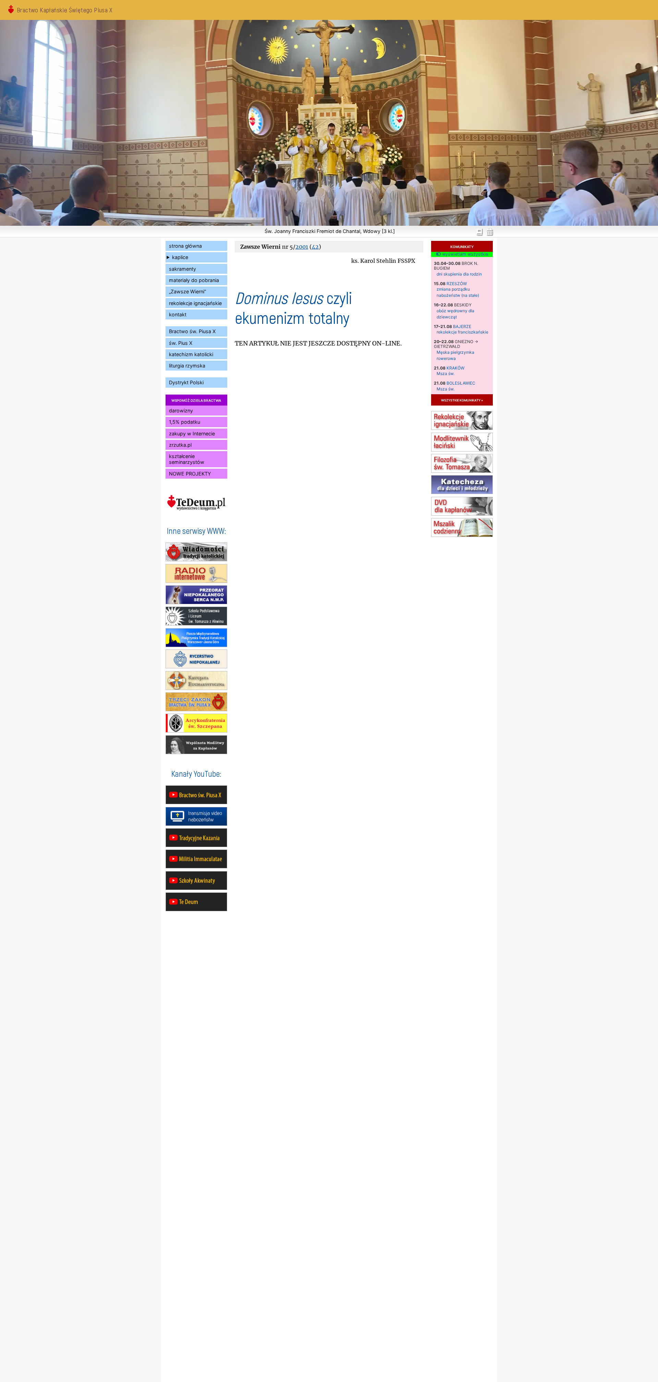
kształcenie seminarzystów (186, 459)
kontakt (177, 314)
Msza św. (445, 373)
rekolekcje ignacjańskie (195, 303)
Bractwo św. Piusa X (192, 331)
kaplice (180, 257)
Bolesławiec (461, 383)
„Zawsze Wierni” (187, 291)
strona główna (185, 246)
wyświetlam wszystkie (464, 254)
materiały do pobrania (194, 280)
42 (315, 246)
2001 (301, 246)
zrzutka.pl (180, 445)
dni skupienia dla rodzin (459, 274)
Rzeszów (457, 283)
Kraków (455, 368)
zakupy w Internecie (192, 433)
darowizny (181, 410)
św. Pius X (180, 343)
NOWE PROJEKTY (190, 474)
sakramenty (182, 269)
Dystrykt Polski (186, 382)
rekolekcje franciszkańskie (462, 332)
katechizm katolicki (191, 354)
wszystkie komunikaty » (462, 399)
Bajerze (462, 326)
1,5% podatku (184, 422)
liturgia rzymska (187, 365)
